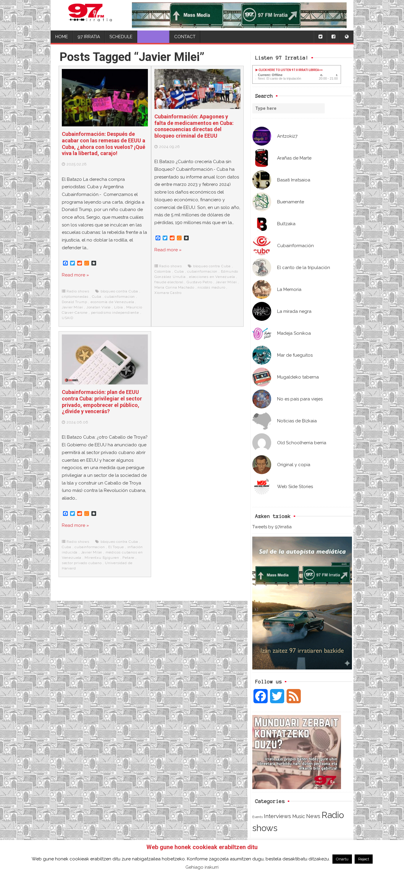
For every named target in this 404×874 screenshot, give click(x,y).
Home (61, 36)
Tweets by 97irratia (272, 526)
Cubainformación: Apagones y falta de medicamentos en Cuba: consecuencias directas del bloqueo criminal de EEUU (194, 126)
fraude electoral (168, 282)
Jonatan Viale (98, 307)
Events (257, 817)
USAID (67, 318)
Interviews (277, 816)
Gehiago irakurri (202, 867)
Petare (128, 558)
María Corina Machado (174, 287)
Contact (184, 36)
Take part (153, 36)
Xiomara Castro (168, 293)
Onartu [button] (342, 859)
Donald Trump (74, 302)
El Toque (116, 547)
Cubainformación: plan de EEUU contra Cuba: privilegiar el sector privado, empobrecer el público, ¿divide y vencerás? (102, 401)
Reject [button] (363, 859)
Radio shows (78, 291)
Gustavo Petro (199, 282)
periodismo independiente (115, 312)
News (313, 816)
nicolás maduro (211, 287)
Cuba (96, 296)
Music (298, 816)
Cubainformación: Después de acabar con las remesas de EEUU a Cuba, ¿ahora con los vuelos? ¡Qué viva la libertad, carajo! (103, 143)
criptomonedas (75, 296)
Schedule (120, 36)
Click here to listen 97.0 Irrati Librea (288, 70)
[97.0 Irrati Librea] (90, 15)
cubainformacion (120, 296)
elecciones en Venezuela (212, 277)
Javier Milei (72, 307)
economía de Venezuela (112, 302)
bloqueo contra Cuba (119, 291)
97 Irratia (88, 36)
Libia (118, 307)
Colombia (162, 271)
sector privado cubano (82, 563)
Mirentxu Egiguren (102, 558)
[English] (346, 36)
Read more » (75, 275)
